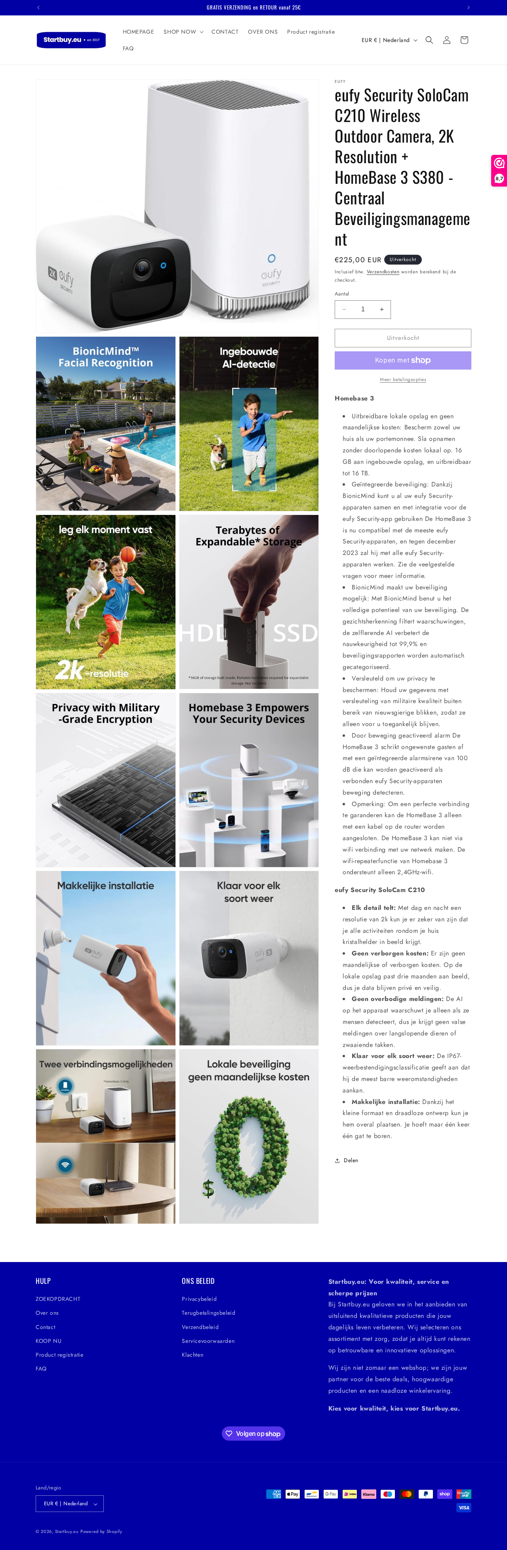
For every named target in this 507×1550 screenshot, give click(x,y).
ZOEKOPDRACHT (58, 1299)
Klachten (192, 1355)
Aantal (342, 293)
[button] (183, 31)
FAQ (41, 1369)
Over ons (47, 1313)
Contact (45, 1327)
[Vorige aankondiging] (38, 7)
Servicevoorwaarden (208, 1341)
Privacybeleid (199, 1299)
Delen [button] (351, 1160)
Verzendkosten (383, 271)
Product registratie (59, 1355)
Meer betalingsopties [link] (403, 379)
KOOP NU (48, 1341)
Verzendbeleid (200, 1327)
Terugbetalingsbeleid (208, 1313)
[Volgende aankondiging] (468, 7)
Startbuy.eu (67, 1532)
